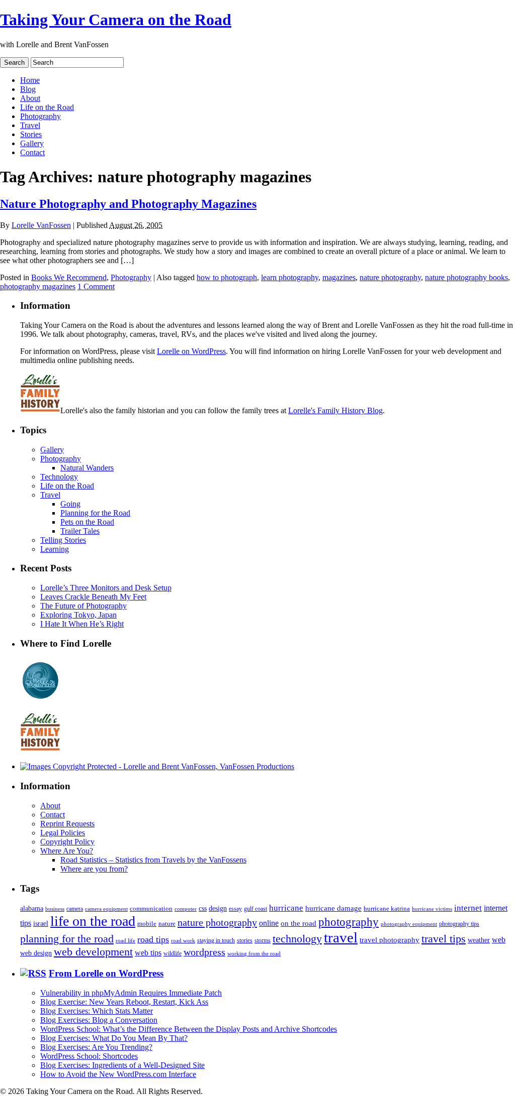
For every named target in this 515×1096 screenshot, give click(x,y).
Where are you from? (94, 869)
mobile (146, 923)
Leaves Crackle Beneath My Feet (93, 596)
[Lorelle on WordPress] (40, 699)
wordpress (204, 951)
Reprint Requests (67, 823)
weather (479, 940)
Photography (40, 116)
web (498, 939)
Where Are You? (66, 850)
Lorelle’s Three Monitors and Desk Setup (105, 587)
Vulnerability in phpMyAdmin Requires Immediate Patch (131, 993)
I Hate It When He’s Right (82, 624)
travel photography (389, 940)
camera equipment (106, 909)
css (203, 908)
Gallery (32, 143)
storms (262, 940)
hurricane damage (333, 908)
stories (244, 940)
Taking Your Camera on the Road (115, 20)
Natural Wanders (87, 467)
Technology (59, 476)
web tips (148, 952)
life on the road (92, 921)
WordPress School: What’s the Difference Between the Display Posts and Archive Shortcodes (188, 1029)
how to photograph (227, 277)
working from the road (254, 953)
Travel (30, 125)
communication (151, 908)
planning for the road (67, 938)
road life (125, 940)
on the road (298, 923)
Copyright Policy (67, 841)
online (269, 923)
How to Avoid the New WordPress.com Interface (118, 1074)
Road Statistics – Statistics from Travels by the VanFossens (153, 860)
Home (30, 80)
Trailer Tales (80, 531)
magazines (339, 277)
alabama (31, 908)
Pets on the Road (87, 522)
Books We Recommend (69, 277)
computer (186, 909)
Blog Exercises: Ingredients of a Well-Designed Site (122, 1065)
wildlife (172, 953)
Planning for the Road (95, 513)
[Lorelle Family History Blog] (40, 749)
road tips (153, 939)
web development (93, 952)
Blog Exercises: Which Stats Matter (96, 1011)
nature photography (390, 277)
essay (235, 909)
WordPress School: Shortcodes (89, 1056)
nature (167, 923)
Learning (54, 549)
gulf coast (255, 908)
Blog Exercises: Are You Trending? (96, 1047)
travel (341, 937)
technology (297, 938)
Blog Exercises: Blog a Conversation (98, 1020)
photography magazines (37, 286)
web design (36, 953)
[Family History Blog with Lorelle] (40, 410)
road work (183, 940)
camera (74, 909)
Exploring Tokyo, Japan (78, 615)
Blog (28, 89)
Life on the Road (47, 107)
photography (348, 922)
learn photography (289, 277)
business (54, 909)
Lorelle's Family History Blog (335, 410)
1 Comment (96, 286)
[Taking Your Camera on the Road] (157, 766)
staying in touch (216, 940)
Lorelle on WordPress (191, 351)
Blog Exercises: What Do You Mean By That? (114, 1038)
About (30, 98)
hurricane (286, 908)
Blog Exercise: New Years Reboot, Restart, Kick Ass (124, 1002)
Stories (31, 134)
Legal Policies (62, 832)
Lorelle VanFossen (41, 225)
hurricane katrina (387, 908)
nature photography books (466, 277)
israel (40, 923)
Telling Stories (63, 540)
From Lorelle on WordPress (106, 973)
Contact (32, 152)
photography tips (459, 924)
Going (70, 504)
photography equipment (409, 924)
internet (468, 908)
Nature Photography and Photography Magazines (128, 203)
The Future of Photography (83, 605)
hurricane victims (432, 909)
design (218, 908)
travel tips (443, 938)
